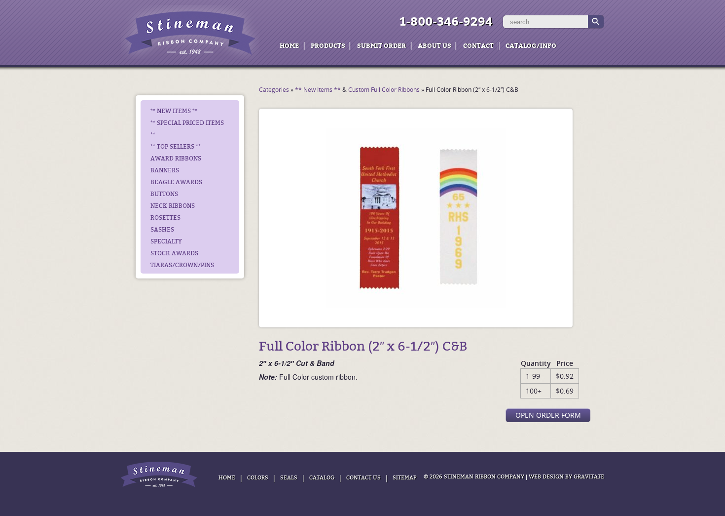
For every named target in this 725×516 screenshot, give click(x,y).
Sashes (162, 229)
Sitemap (404, 478)
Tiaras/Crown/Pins (182, 265)
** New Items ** (173, 111)
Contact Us (363, 478)
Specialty (166, 241)
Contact (478, 45)
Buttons (164, 194)
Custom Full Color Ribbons (384, 89)
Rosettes (165, 217)
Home (289, 45)
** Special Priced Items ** (187, 128)
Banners (164, 170)
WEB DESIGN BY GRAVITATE (566, 477)
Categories (274, 89)
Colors (257, 478)
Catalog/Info (531, 45)
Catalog (321, 478)
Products (328, 45)
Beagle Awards (176, 182)
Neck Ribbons (172, 205)
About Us (434, 45)
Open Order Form (548, 415)
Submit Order (381, 45)
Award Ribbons (175, 158)
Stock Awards (174, 253)
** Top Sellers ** (175, 146)
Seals (288, 478)
